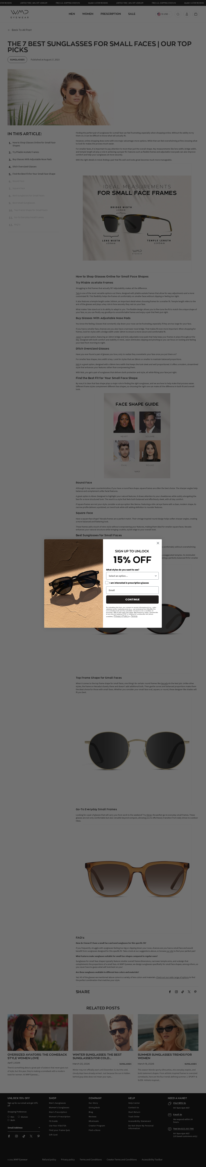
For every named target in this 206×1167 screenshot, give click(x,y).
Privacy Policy (121, 616)
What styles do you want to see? (122, 569)
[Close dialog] (158, 543)
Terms (134, 616)
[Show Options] (155, 575)
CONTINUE (132, 599)
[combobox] (131, 575)
